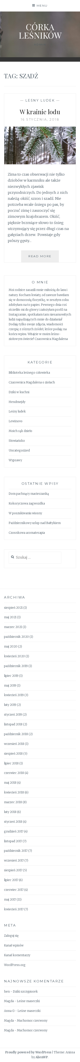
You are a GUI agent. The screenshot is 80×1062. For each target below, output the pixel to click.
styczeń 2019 (13, 715)
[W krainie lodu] (40, 163)
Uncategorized (19, 450)
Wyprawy (15, 460)
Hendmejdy (17, 402)
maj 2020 (10, 646)
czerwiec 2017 (14, 890)
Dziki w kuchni (19, 392)
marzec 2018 (13, 802)
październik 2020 (16, 637)
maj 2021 (10, 617)
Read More (43, 258)
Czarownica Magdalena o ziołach (32, 382)
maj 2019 (10, 685)
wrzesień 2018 (14, 744)
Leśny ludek (40, 100)
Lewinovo (15, 421)
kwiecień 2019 (14, 695)
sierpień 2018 (13, 754)
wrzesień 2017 (14, 860)
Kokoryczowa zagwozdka (27, 503)
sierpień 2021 (13, 608)
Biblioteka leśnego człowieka (29, 373)
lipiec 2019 (11, 676)
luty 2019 (10, 705)
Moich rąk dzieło (20, 431)
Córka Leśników (40, 31)
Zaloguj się (11, 936)
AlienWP (42, 1057)
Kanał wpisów (14, 945)
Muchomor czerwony (32, 1021)
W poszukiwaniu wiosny (25, 513)
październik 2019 (16, 666)
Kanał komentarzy (17, 955)
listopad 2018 (13, 724)
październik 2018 (16, 734)
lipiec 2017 (11, 880)
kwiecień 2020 (14, 656)
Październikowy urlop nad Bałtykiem (35, 523)
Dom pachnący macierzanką (29, 494)
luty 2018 (10, 812)
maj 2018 (10, 783)
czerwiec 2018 (14, 773)
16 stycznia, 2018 (40, 120)
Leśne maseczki (28, 1001)
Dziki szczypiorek (25, 991)
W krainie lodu (40, 112)
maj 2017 (10, 899)
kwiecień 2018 (14, 792)
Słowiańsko (17, 441)
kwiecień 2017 (14, 909)
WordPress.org (15, 965)
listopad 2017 (13, 841)
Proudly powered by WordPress (28, 1052)
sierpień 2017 (13, 870)
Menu (42, 5)
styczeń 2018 (13, 822)
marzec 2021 (13, 627)
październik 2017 (16, 851)
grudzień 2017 (13, 831)
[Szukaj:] (35, 557)
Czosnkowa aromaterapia (27, 533)
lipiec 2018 (11, 763)
